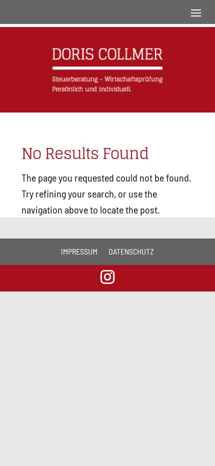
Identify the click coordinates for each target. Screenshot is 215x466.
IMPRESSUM (79, 251)
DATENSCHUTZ (131, 251)
